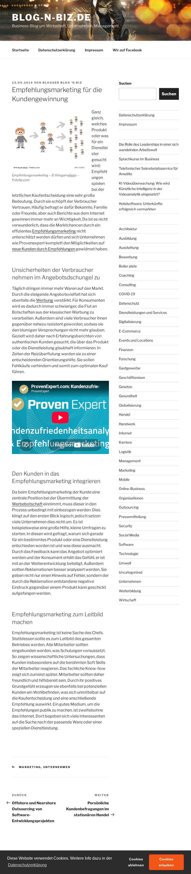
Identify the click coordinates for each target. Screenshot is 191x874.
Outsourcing (129, 507)
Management (130, 461)
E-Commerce (130, 331)
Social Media (129, 535)
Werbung (44, 300)
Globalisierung (130, 405)
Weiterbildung (130, 591)
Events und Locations (136, 340)
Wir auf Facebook (127, 50)
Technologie (128, 553)
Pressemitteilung (132, 517)
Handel (124, 414)
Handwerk (127, 424)
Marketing (30, 767)
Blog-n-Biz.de (51, 17)
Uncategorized (130, 572)
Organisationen (131, 498)
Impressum (94, 50)
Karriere (125, 442)
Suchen (125, 83)
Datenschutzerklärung (56, 50)
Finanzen (126, 350)
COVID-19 (127, 294)
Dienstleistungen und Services (143, 312)
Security (125, 526)
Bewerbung (128, 257)
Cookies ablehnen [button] (136, 862)
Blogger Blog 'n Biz (62, 82)
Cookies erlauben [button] (166, 862)
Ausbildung (128, 238)
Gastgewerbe (129, 368)
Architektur (128, 229)
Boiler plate (128, 266)
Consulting (127, 285)
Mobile (124, 479)
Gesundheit (128, 396)
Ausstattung (129, 247)
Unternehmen (57, 767)
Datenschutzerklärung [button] (27, 865)
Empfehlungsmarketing (54, 231)
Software (126, 544)
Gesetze (125, 387)
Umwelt (125, 563)
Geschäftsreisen (132, 377)
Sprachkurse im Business (139, 159)
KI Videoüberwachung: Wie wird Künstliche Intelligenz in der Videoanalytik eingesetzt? (144, 188)
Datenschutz (129, 303)
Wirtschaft (127, 600)
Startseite (20, 50)
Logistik (125, 452)
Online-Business (132, 488)
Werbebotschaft (27, 504)
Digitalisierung (130, 322)
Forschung (127, 359)
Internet (125, 433)
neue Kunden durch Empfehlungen (43, 249)
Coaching (126, 275)
